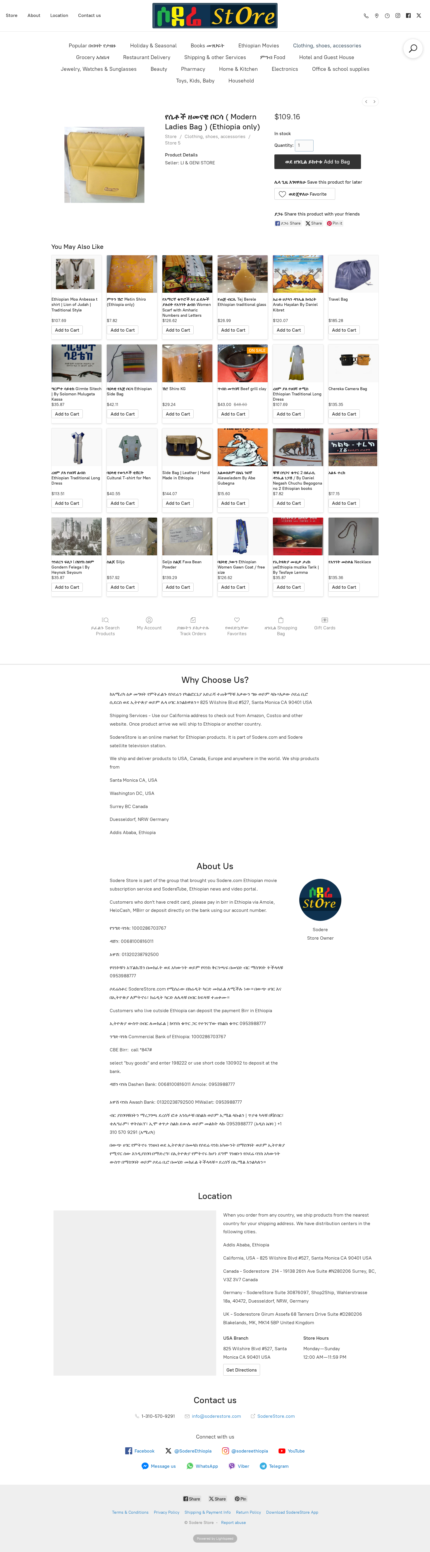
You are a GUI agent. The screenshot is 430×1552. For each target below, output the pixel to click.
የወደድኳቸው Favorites (237, 630)
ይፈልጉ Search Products (105, 630)
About (33, 15)
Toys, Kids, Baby (195, 80)
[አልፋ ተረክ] (353, 447)
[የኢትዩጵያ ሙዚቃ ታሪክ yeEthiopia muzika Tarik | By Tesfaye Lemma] (298, 536)
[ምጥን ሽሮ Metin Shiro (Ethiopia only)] (132, 274)
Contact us (89, 15)
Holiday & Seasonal (153, 45)
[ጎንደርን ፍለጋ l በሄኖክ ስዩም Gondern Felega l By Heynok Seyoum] (76, 536)
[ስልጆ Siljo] (132, 536)
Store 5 (172, 143)
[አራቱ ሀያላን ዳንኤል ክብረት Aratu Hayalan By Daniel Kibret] (298, 274)
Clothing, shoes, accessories (327, 45)
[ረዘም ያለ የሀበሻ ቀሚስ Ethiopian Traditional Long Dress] (298, 363)
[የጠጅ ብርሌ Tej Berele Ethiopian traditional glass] (243, 274)
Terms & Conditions (130, 1512)
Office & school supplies (340, 69)
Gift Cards (325, 628)
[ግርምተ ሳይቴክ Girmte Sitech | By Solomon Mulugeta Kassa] (76, 363)
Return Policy (248, 1512)
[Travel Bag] (353, 274)
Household (241, 80)
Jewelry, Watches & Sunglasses (99, 69)
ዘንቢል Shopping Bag (281, 630)
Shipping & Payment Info (208, 1512)
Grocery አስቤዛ (92, 57)
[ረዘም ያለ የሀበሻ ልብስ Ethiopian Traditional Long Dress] (76, 447)
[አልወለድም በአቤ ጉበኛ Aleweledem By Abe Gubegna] (243, 447)
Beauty (159, 69)
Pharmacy (193, 69)
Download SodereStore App (292, 1512)
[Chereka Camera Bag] (353, 363)
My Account (149, 628)
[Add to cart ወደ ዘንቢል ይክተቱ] (67, 329)
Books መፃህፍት (207, 45)
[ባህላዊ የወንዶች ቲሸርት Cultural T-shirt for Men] (132, 447)
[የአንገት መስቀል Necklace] (353, 536)
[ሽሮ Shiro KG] (187, 363)
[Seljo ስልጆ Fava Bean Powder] (187, 536)
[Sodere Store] (215, 15)
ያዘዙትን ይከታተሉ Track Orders (193, 630)
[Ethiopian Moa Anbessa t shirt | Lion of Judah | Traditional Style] (76, 274)
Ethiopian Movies (258, 45)
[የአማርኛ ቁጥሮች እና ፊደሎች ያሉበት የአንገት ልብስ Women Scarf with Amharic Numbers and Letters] (187, 274)
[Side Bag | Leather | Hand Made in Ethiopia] (187, 447)
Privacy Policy (166, 1512)
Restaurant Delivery (146, 57)
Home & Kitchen (238, 69)
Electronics (285, 69)
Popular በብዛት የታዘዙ (92, 45)
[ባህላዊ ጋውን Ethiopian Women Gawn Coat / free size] (243, 536)
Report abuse (233, 1522)
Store (12, 15)
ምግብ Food (272, 57)
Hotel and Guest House (326, 57)
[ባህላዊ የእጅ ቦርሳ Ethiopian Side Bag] (132, 363)
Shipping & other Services (215, 57)
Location (59, 15)
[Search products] (413, 48)
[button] (305, 194)
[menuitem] (366, 101)
